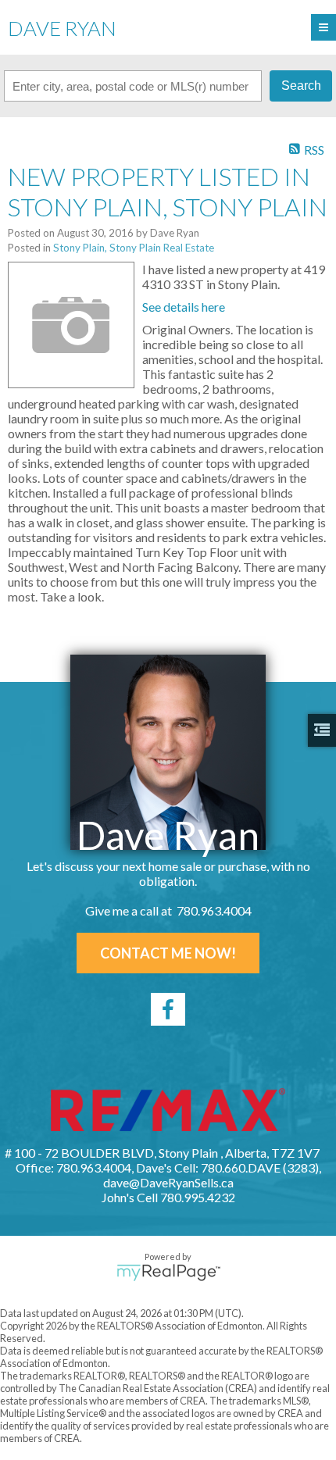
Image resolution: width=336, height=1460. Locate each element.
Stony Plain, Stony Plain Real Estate (133, 247)
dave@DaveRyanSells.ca (168, 1182)
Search (301, 85)
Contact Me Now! (168, 953)
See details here (183, 306)
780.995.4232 (197, 1197)
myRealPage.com (168, 1272)
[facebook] (168, 1009)
